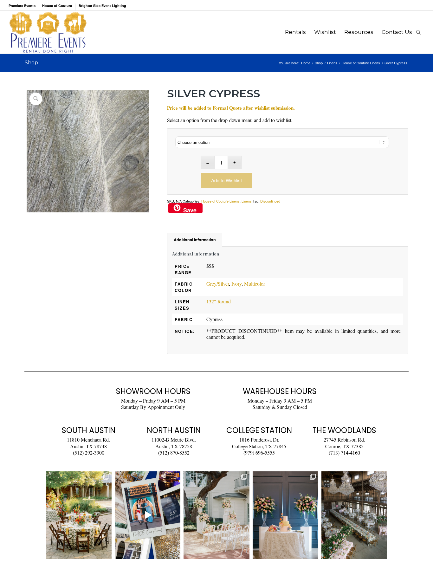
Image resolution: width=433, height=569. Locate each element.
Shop (31, 63)
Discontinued (270, 201)
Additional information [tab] (195, 239)
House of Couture (57, 5)
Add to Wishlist (226, 180)
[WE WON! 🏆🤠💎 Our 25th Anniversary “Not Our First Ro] (147, 515)
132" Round (218, 301)
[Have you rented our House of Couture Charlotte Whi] (285, 515)
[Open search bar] (418, 32)
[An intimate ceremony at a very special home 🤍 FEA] (216, 515)
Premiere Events (22, 5)
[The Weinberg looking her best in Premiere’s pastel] (354, 515)
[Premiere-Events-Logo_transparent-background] (48, 32)
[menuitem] (24, 6)
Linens (247, 201)
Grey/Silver (217, 283)
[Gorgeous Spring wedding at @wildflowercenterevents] (79, 515)
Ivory (236, 283)
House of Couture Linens (220, 201)
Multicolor (254, 283)
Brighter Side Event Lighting (102, 5)
